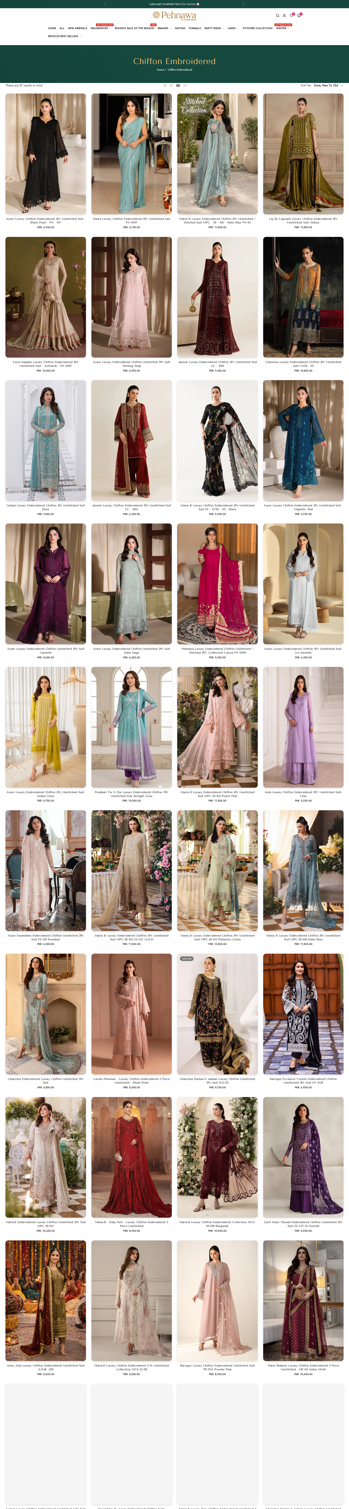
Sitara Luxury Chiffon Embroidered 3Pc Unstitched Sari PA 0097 (131, 220)
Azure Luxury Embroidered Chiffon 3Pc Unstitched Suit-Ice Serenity (303, 650)
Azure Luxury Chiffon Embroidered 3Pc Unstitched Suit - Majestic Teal (303, 507)
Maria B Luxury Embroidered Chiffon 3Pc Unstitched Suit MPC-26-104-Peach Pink (217, 794)
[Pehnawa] (174, 15)
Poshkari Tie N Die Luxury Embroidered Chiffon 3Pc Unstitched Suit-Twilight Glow (131, 794)
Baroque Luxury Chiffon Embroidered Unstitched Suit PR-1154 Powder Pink (217, 1367)
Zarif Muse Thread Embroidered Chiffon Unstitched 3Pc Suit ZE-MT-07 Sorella (303, 1224)
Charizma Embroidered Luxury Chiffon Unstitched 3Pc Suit (46, 1080)
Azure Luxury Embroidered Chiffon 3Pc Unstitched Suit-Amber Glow (46, 794)
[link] (164, 28)
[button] (105, 4)
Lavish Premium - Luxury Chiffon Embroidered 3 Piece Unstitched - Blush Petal (131, 1080)
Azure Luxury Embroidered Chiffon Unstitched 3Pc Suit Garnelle (45, 650)
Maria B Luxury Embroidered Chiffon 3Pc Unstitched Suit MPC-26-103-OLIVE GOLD (132, 937)
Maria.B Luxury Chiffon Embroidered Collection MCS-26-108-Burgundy (217, 1224)
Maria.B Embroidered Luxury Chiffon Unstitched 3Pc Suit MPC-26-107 (46, 1224)
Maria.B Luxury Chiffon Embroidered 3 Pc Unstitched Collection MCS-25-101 (131, 1367)
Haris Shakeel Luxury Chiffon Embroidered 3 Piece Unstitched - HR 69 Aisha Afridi (303, 1367)
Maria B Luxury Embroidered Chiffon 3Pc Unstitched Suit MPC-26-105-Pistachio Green (217, 937)
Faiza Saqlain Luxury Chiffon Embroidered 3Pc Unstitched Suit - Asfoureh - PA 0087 (46, 364)
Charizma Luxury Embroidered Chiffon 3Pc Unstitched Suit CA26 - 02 (303, 364)
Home (160, 70)
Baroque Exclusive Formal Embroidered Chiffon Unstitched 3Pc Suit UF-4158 (303, 1080)
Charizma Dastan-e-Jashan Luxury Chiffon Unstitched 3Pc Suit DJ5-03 (217, 1080)
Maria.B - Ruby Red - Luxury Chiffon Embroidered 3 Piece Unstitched (131, 1224)
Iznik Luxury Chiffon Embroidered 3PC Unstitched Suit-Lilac (303, 794)
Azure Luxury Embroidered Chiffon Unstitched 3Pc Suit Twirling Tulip (131, 364)
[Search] (277, 15)
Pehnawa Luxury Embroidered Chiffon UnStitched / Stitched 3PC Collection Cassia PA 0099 (217, 650)
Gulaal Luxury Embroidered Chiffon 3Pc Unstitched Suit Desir (46, 507)
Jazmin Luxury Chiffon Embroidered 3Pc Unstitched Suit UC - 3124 (131, 507)
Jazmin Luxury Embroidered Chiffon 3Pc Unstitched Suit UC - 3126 (217, 364)
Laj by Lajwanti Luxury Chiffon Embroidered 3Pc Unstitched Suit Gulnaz (303, 220)
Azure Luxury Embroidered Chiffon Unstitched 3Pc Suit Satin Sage (131, 650)
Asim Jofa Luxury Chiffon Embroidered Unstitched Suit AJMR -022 (46, 1367)
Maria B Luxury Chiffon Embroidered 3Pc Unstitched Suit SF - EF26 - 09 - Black (217, 507)
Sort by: (306, 85)
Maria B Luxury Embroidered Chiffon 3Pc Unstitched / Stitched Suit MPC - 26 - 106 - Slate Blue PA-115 (217, 220)
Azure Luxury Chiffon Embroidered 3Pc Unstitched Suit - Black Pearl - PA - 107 (45, 220)
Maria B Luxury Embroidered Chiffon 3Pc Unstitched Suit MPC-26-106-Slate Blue (303, 937)
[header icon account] (284, 15)
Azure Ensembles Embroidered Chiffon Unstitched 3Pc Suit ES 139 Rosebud (46, 937)
